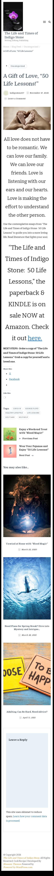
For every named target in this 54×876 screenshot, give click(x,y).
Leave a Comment (17, 98)
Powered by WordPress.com (17, 867)
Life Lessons (33, 413)
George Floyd (31, 409)
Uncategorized (18, 66)
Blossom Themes (12, 864)
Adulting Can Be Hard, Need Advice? (27, 712)
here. (35, 338)
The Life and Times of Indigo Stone (21, 35)
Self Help (23, 417)
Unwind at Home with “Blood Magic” (27, 544)
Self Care (10, 417)
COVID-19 (17, 409)
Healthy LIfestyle (14, 413)
